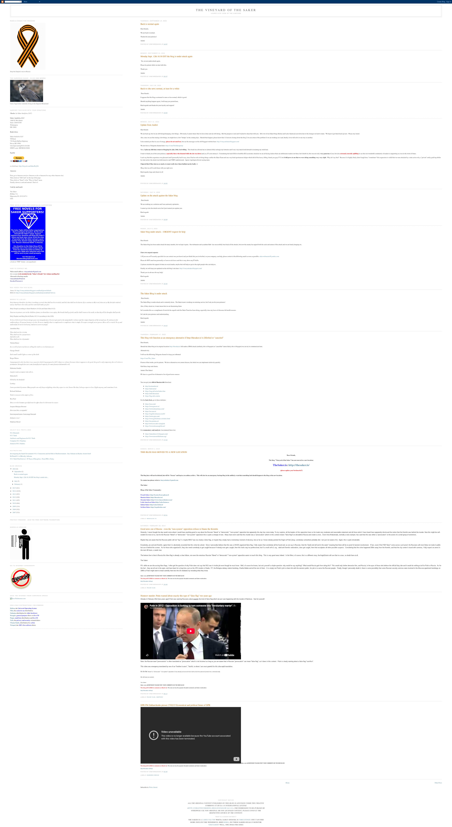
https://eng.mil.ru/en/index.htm (155, 391)
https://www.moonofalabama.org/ (155, 436)
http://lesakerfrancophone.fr (159, 495)
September (18, 471)
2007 (14, 512)
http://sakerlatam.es (162, 502)
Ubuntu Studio (15, 623)
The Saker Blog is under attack (154, 293)
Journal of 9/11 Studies (17, 443)
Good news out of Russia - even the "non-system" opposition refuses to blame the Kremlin (179, 528)
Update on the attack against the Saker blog (159, 195)
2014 (14, 491)
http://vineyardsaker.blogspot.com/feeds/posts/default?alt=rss (35, 293)
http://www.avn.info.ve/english (155, 423)
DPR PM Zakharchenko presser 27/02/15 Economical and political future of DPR (175, 705)
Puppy (12, 618)
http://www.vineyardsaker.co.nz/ (161, 500)
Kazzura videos (153, 775)
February (17, 484)
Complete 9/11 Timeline (18, 441)
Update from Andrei (149, 124)
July (16, 481)
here (226, 822)
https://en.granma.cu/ (152, 421)
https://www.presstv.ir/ (152, 406)
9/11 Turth (13, 435)
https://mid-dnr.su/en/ (152, 393)
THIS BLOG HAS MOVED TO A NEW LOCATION (164, 452)
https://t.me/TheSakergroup (174, 145)
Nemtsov (159, 697)
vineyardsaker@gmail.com (169, 480)
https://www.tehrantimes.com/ (154, 409)
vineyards (213, 825)
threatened (244, 820)
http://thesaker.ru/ (157, 497)
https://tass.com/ (150, 404)
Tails (11, 620)
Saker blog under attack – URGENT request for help (163, 231)
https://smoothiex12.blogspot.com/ (156, 434)
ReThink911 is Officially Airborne (21, 456)
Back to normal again (150, 23)
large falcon (208, 820)
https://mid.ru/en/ (150, 389)
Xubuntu (13, 613)
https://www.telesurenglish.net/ (155, 426)
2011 (14, 500)
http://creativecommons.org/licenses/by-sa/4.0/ (210, 808)
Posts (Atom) (153, 787)
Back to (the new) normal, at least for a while (160, 88)
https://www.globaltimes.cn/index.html (157, 419)
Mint (11, 610)
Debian (12, 608)
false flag (151, 587)
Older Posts (438, 783)
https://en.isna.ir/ (150, 411)
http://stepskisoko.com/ (158, 507)
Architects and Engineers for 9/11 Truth (22, 438)
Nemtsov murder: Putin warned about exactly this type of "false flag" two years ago (176, 595)
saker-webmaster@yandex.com (269, 256)
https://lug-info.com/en (152, 396)
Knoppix (13, 615)
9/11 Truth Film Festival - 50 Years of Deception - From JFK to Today (32, 459)
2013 (14, 494)
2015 (14, 488)
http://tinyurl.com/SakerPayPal (29, 166)
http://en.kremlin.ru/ (151, 386)
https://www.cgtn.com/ (152, 416)
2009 (14, 506)
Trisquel (13, 625)
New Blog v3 (152, 518)
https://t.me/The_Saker (148, 358)
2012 (14, 497)
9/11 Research (14, 433)
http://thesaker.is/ (175, 346)
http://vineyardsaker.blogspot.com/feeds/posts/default (34, 290)
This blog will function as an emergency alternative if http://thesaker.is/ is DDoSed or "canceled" (182, 337)
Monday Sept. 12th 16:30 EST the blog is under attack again (166, 56)
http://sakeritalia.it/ (156, 504)
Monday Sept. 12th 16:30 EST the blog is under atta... (31, 477)
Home (287, 783)
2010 (14, 503)
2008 (14, 509)
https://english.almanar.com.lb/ (155, 414)
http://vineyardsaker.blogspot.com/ (228, 141)
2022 (14, 469)
